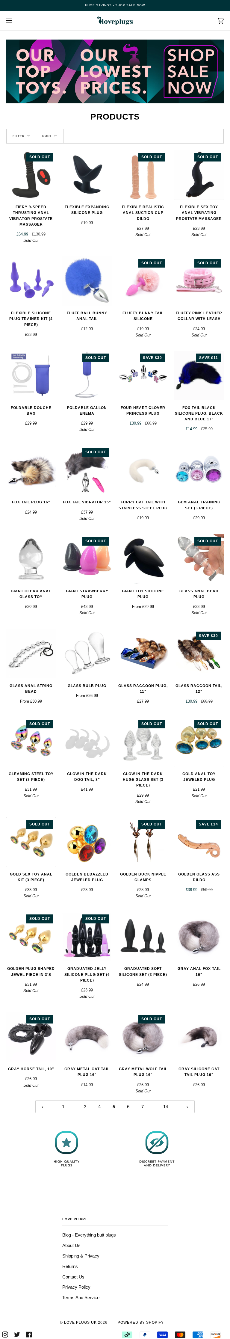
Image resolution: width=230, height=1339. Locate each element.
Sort (47, 136)
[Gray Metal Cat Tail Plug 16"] (87, 1037)
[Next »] (187, 1106)
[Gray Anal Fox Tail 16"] (199, 936)
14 (165, 1106)
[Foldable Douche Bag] (31, 375)
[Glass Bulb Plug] (87, 653)
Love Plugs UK (80, 1322)
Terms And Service (80, 1297)
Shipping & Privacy (80, 1255)
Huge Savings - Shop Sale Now (115, 5)
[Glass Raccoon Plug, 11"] (143, 653)
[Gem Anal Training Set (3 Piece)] (199, 470)
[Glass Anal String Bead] (31, 653)
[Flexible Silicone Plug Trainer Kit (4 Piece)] (31, 281)
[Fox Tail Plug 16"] (31, 470)
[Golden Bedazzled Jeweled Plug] (87, 842)
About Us (71, 1245)
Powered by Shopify (141, 1322)
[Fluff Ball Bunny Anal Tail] (87, 281)
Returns (70, 1266)
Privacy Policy (76, 1287)
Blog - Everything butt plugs (89, 1234)
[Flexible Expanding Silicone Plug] (87, 175)
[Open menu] (15, 21)
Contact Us (73, 1276)
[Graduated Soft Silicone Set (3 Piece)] (143, 936)
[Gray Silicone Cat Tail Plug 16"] (199, 1037)
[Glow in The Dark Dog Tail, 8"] (87, 741)
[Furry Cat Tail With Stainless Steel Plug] (143, 470)
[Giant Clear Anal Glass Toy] (31, 559)
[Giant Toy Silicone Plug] (143, 559)
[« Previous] (42, 1106)
